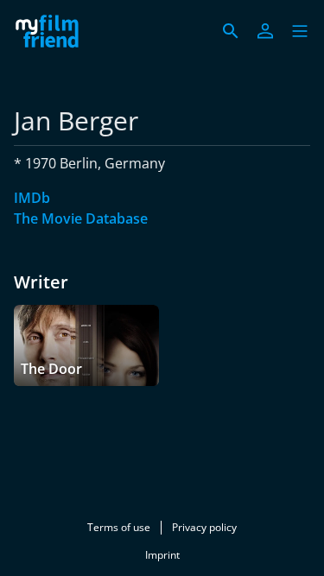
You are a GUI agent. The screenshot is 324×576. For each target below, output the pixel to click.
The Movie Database (81, 218)
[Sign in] (265, 31)
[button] (300, 31)
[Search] (230, 31)
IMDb (32, 197)
